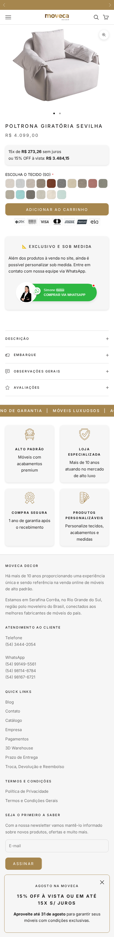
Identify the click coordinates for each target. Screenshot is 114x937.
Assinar (23, 863)
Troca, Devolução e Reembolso (34, 766)
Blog (9, 702)
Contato (12, 711)
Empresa (13, 729)
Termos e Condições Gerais (31, 800)
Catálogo (13, 720)
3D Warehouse (19, 748)
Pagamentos (17, 738)
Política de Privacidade (27, 791)
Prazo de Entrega (21, 757)
